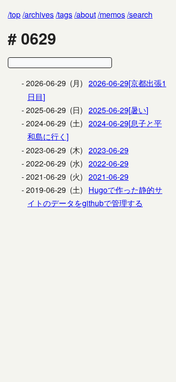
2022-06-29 (108, 163)
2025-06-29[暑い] (118, 110)
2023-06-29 (108, 150)
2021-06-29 (108, 176)
